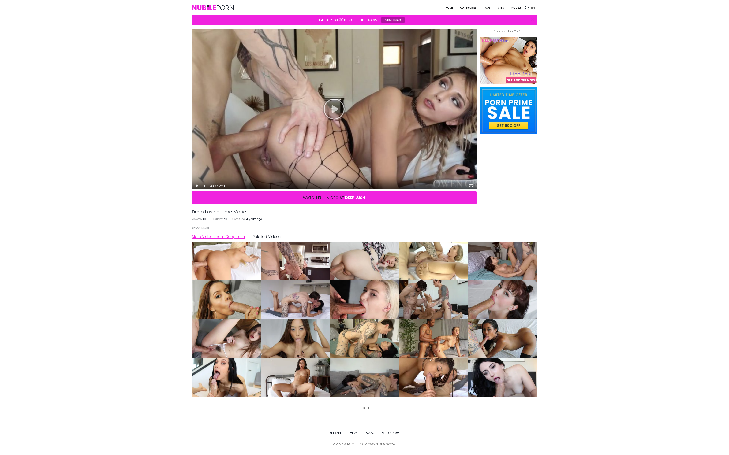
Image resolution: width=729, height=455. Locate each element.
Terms (353, 433)
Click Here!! (393, 20)
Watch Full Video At (334, 197)
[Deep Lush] (508, 82)
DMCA (370, 433)
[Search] (527, 7)
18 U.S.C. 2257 (390, 433)
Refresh (364, 407)
